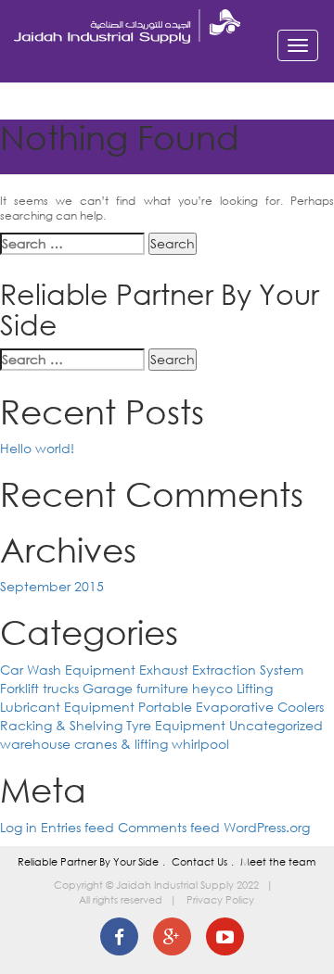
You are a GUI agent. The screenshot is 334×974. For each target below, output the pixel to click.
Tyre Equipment (175, 725)
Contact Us (199, 861)
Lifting (255, 688)
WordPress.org (267, 827)
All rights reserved (120, 899)
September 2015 (52, 586)
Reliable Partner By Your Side (88, 861)
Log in (18, 827)
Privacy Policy (220, 899)
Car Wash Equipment (67, 669)
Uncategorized (276, 725)
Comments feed (169, 827)
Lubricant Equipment (67, 706)
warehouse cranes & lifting (84, 744)
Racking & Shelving (61, 725)
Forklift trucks (39, 688)
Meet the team (277, 861)
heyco (212, 688)
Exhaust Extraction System (221, 669)
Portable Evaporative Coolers (231, 706)
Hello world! (37, 448)
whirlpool (200, 744)
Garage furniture (135, 688)
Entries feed (77, 827)
